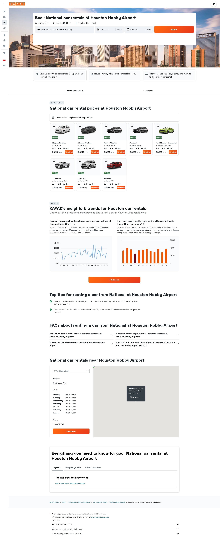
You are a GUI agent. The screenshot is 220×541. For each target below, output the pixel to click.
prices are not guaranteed (100, 517)
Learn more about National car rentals (70, 483)
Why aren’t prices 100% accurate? (67, 533)
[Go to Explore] (4, 35)
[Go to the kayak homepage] (17, 3)
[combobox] (42, 23)
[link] (114, 280)
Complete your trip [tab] (73, 468)
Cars (63, 502)
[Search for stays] (4, 17)
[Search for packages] (4, 27)
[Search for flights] (4, 11)
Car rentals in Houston (117, 502)
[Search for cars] (4, 22)
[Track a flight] (4, 40)
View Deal (69, 152)
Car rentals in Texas (100, 502)
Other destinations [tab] (93, 468)
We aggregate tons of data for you (67, 529)
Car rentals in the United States (79, 502)
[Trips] (4, 53)
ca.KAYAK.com (54, 502)
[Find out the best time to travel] (4, 45)
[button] (4, 4)
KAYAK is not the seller (62, 524)
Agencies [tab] (57, 468)
